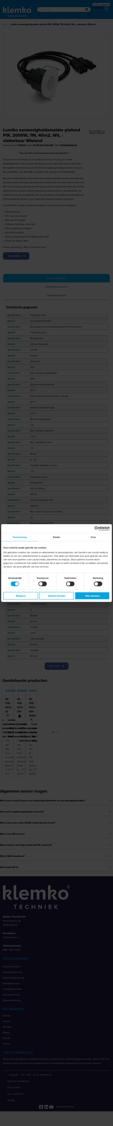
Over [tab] (93, 537)
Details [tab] (56, 537)
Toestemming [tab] (20, 537)
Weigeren (21, 595)
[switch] (42, 584)
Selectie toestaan (56, 595)
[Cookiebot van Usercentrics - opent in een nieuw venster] (97, 528)
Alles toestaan (92, 595)
